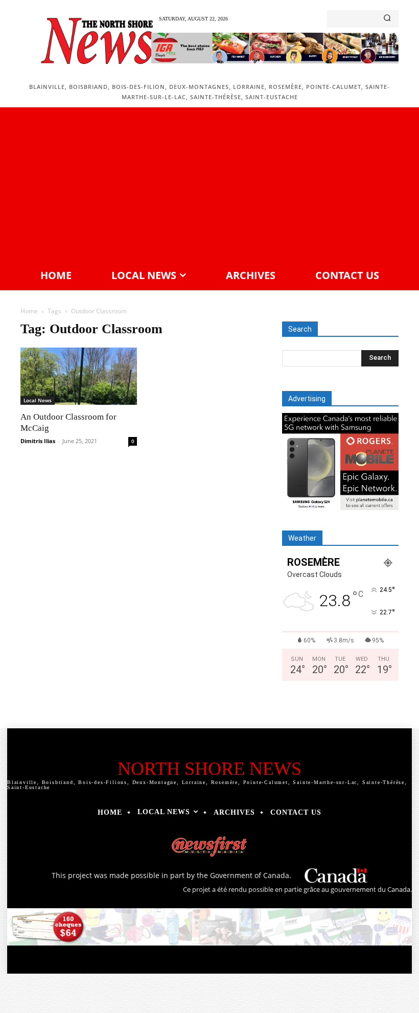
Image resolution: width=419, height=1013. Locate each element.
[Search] (387, 19)
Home (29, 311)
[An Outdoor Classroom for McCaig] (78, 376)
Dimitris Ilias (37, 441)
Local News (38, 400)
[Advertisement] (209, 186)
